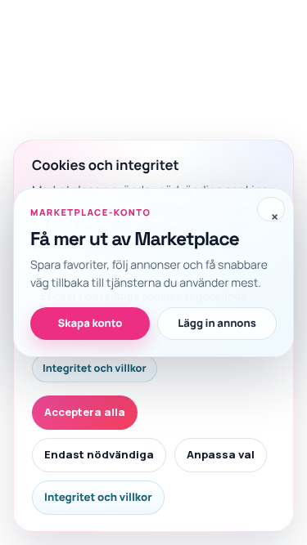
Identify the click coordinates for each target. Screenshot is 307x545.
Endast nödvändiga (99, 454)
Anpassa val (221, 454)
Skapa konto (90, 322)
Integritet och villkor (95, 368)
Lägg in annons (217, 322)
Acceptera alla (84, 411)
